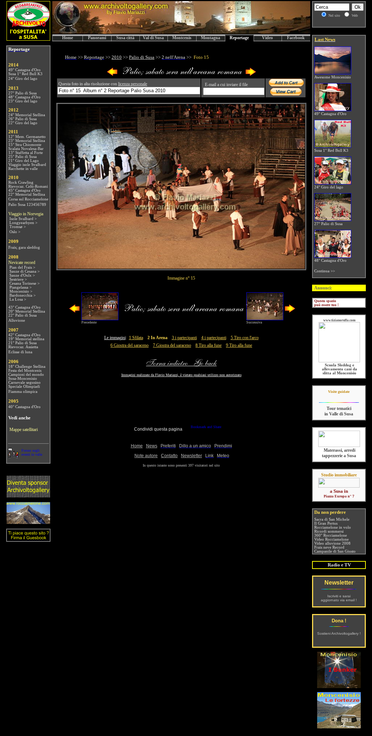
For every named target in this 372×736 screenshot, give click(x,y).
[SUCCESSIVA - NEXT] (250, 74)
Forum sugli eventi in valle (31, 452)
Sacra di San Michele (331, 519)
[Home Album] (181, 74)
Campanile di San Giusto (335, 551)
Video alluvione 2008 (332, 543)
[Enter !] (28, 495)
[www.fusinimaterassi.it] (339, 446)
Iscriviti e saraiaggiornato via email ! (339, 598)
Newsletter (338, 583)
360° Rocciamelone (330, 535)
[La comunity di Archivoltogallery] (13, 456)
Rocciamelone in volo (332, 527)
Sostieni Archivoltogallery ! (339, 633)
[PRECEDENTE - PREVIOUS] (112, 74)
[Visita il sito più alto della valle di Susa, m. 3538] (28, 522)
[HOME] (181, 32)
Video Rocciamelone (331, 539)
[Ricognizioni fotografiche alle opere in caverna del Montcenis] (339, 686)
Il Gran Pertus (325, 523)
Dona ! (339, 620)
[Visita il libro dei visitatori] (28, 539)
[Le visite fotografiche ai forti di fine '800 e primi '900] (339, 726)
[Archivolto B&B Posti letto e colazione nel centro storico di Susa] (28, 39)
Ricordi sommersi (329, 531)
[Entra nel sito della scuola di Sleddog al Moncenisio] (339, 361)
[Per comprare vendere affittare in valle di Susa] (339, 486)
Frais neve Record (329, 547)
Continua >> (324, 271)
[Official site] (338, 397)
